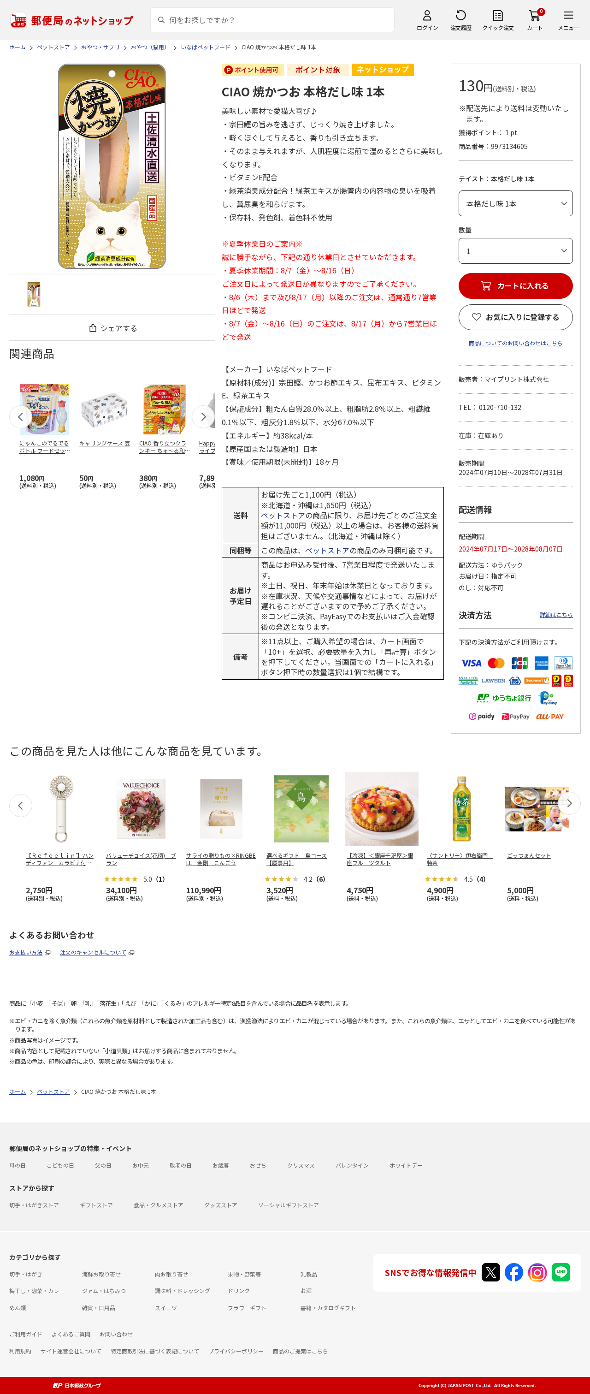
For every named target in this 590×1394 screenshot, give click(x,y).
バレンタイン (352, 1165)
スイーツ (166, 1307)
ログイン (427, 27)
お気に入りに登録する (523, 316)
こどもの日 (60, 1165)
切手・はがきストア (34, 1205)
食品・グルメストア (158, 1205)
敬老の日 (181, 1165)
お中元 (140, 1165)
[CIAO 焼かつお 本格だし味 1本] (34, 294)
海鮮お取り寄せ (101, 1274)
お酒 (306, 1290)
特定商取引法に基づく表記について (155, 1351)
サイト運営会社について (71, 1351)
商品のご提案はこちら (300, 1351)
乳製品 (309, 1274)
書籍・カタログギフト (328, 1307)
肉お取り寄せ (171, 1274)
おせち (258, 1165)
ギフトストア (96, 1205)
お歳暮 (220, 1165)
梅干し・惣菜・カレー (37, 1290)
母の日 (17, 1165)
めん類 (17, 1307)
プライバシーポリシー (236, 1351)
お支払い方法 (25, 952)
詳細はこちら (556, 614)
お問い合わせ (116, 1334)
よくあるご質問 (71, 1334)
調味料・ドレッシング (182, 1290)
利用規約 (20, 1351)
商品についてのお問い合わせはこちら (516, 343)
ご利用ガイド (25, 1334)
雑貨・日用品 (98, 1307)
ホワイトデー (406, 1165)
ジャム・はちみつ (104, 1290)
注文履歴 (461, 27)
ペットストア (283, 515)
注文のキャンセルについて (93, 952)
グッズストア (220, 1205)
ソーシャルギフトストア (288, 1205)
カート (535, 27)
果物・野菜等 (244, 1274)
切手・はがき (25, 1274)
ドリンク (239, 1290)
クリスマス (301, 1165)
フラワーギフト (247, 1307)
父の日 (103, 1165)
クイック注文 (498, 27)
